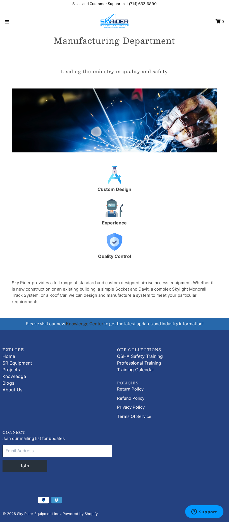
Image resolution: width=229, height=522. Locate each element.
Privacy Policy (131, 407)
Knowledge (14, 376)
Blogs (8, 383)
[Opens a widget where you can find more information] (204, 512)
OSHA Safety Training (140, 356)
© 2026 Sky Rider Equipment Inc (31, 513)
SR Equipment (17, 363)
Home (9, 356)
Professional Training (139, 363)
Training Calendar (135, 369)
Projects (11, 369)
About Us (12, 389)
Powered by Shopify (80, 513)
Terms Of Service (134, 416)
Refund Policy (130, 398)
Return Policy (130, 389)
